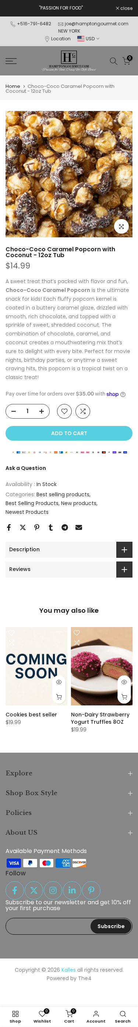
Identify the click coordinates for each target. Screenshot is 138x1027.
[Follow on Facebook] (15, 890)
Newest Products (27, 512)
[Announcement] (60, 8)
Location (61, 39)
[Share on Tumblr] (50, 527)
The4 (85, 978)
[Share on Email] (78, 527)
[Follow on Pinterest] (91, 890)
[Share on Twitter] (23, 527)
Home (13, 86)
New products (78, 503)
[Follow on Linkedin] (72, 890)
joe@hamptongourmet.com (96, 24)
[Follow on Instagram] (53, 890)
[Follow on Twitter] (34, 890)
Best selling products (62, 494)
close (125, 8)
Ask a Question (26, 468)
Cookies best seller (31, 714)
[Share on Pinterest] (36, 527)
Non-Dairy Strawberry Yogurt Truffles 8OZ (100, 718)
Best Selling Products (32, 503)
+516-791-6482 (34, 24)
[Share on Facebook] (9, 527)
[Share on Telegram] (64, 527)
